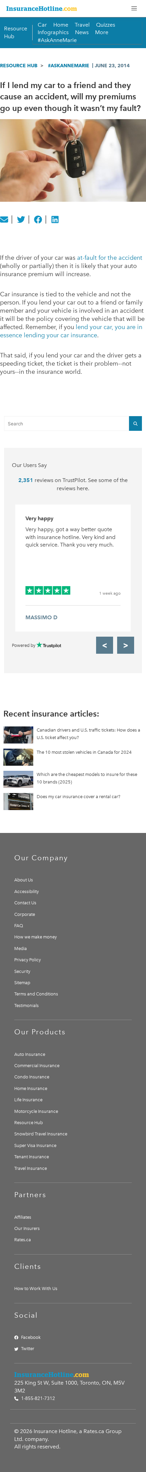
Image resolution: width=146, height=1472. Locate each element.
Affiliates (22, 1217)
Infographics (53, 32)
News (82, 32)
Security (22, 971)
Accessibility (26, 891)
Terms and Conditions (36, 993)
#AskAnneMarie (57, 40)
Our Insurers (27, 1228)
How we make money (35, 936)
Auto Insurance (29, 1054)
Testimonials (26, 1005)
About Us (23, 879)
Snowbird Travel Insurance (40, 1133)
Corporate (24, 914)
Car (42, 25)
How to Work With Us (35, 1288)
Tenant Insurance (31, 1156)
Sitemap (22, 982)
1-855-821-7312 (37, 1398)
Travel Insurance (30, 1168)
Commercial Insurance (36, 1065)
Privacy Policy (27, 959)
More (101, 32)
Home (60, 25)
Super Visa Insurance (35, 1145)
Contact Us (25, 902)
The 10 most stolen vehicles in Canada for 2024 (84, 752)
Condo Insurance (31, 1076)
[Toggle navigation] (134, 8)
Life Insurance (28, 1099)
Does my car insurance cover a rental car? (78, 796)
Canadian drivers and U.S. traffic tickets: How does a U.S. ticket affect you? (88, 733)
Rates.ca (22, 1239)
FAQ (18, 925)
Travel (82, 25)
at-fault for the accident (109, 257)
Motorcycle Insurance (36, 1111)
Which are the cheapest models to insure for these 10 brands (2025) (87, 778)
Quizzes (105, 25)
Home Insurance (30, 1088)
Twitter (27, 1348)
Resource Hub (18, 65)
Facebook (31, 1337)
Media (20, 948)
